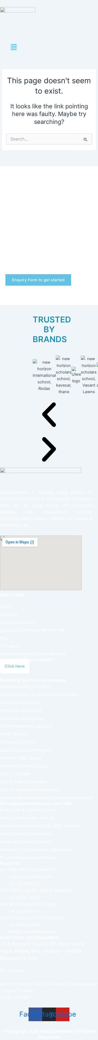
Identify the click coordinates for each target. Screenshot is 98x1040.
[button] (13, 47)
